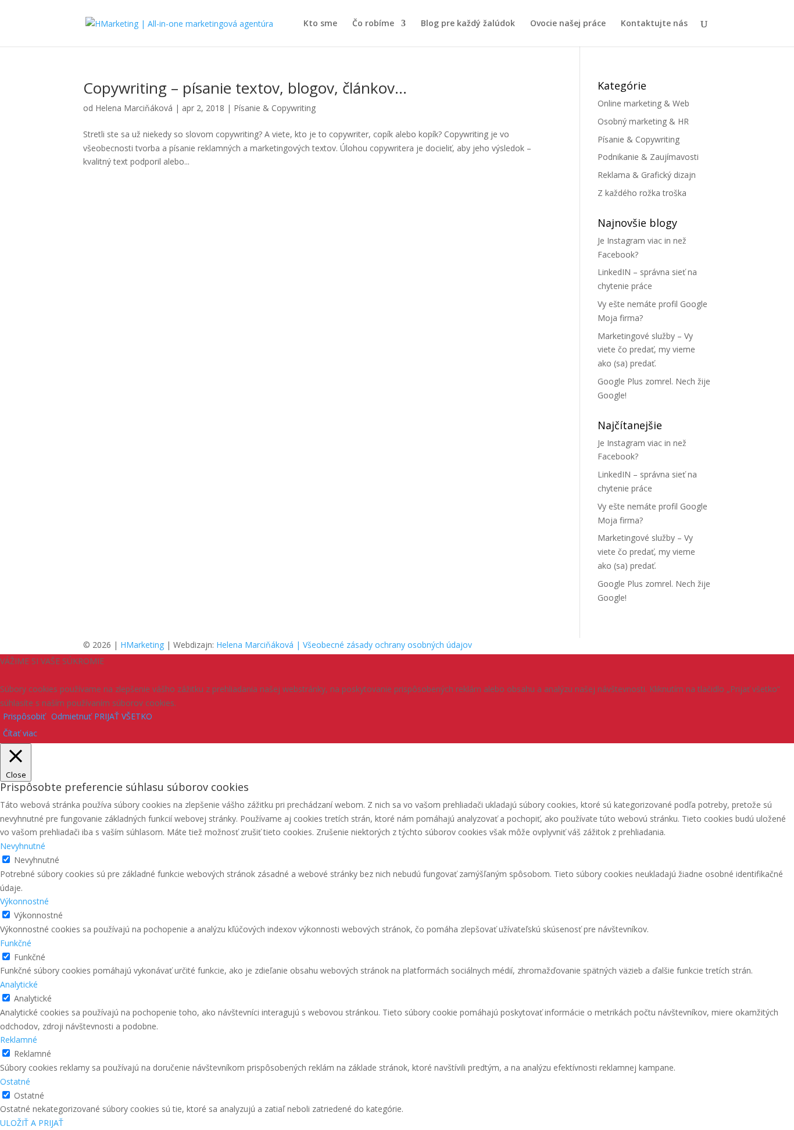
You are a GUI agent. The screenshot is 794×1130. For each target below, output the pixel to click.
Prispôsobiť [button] (24, 716)
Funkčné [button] (15, 943)
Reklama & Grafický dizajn (647, 174)
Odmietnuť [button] (71, 716)
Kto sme (320, 23)
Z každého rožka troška (642, 192)
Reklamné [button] (18, 1039)
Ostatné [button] (15, 1081)
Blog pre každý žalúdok (468, 23)
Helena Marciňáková (134, 107)
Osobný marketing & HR (643, 121)
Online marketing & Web (643, 103)
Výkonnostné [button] (24, 901)
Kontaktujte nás (654, 23)
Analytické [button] (19, 984)
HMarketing (142, 644)
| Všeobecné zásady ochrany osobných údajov (384, 644)
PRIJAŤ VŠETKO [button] (123, 716)
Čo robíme (373, 23)
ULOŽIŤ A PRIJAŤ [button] (31, 1122)
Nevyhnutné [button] (22, 845)
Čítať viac (20, 733)
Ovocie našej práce (568, 23)
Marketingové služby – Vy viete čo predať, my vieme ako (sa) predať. (646, 349)
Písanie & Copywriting (275, 107)
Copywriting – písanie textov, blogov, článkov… (245, 87)
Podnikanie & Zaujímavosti (648, 156)
